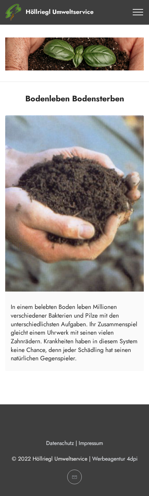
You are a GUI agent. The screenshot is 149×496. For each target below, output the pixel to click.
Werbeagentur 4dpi (115, 459)
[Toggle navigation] (138, 12)
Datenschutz (60, 443)
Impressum (91, 443)
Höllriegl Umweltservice (60, 12)
